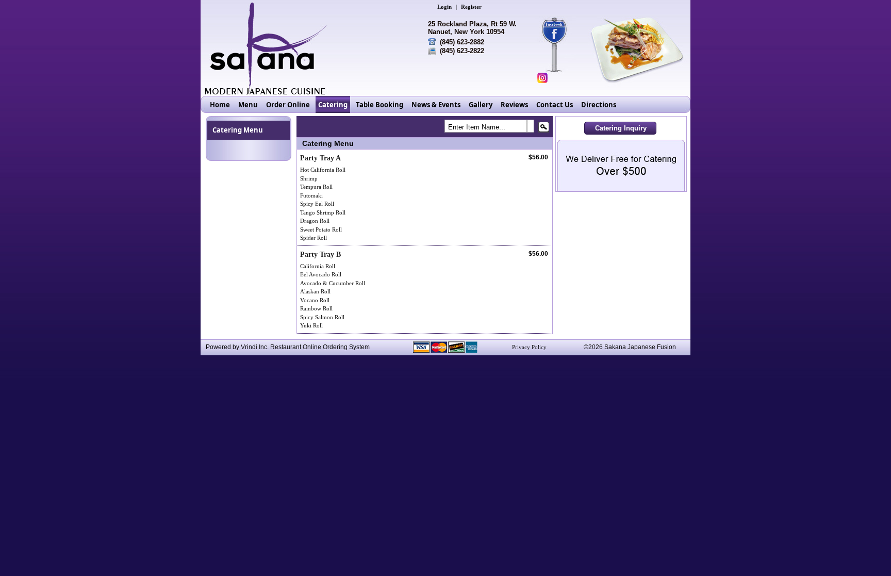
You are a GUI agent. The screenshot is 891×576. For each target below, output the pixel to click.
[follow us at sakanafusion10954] (542, 78)
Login (444, 7)
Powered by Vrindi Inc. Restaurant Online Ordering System (288, 347)
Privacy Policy (529, 347)
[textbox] (493, 128)
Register (471, 7)
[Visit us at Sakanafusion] (559, 31)
